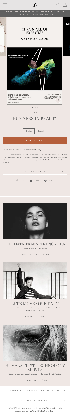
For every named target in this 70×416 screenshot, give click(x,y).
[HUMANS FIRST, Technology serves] (35, 343)
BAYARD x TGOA (35, 317)
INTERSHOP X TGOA (35, 380)
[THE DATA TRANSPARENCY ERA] (35, 221)
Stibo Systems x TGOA (35, 255)
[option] (35, 13)
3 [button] (38, 108)
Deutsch (41, 131)
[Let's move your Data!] (35, 280)
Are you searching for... (35, 400)
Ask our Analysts (35, 171)
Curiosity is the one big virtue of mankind (35, 390)
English (29, 131)
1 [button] (32, 107)
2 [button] (35, 108)
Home (34, 112)
